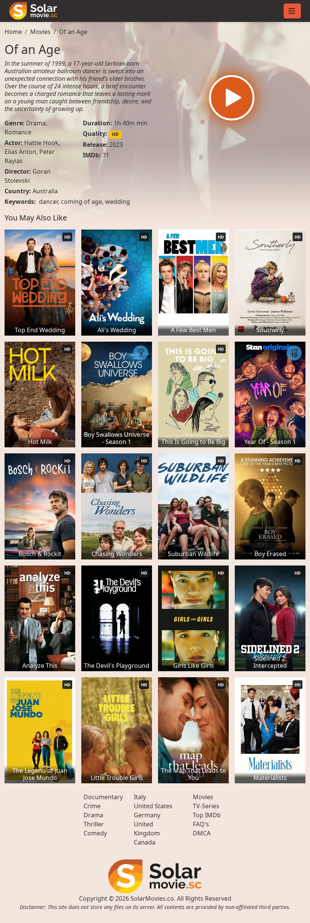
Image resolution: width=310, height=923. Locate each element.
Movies (40, 32)
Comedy (95, 833)
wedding (117, 201)
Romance (18, 132)
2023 (116, 144)
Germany (147, 815)
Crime (92, 806)
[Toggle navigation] (292, 10)
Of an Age (73, 32)
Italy (140, 797)
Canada (144, 842)
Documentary (103, 797)
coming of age (81, 201)
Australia (45, 191)
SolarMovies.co (152, 898)
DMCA (202, 833)
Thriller (94, 824)
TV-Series (206, 806)
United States (153, 806)
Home (13, 32)
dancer (48, 201)
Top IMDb (207, 815)
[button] (231, 97)
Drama (36, 123)
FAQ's (201, 824)
